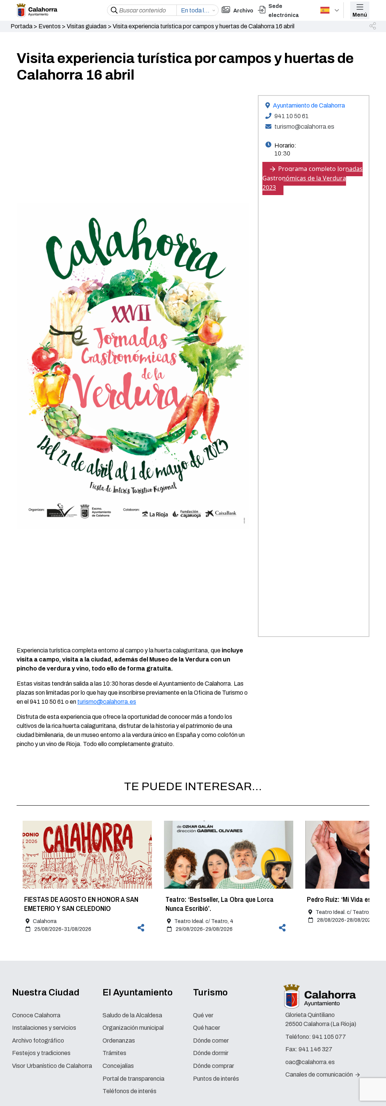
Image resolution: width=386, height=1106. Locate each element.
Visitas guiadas (87, 26)
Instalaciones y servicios (44, 1027)
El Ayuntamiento (138, 992)
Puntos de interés (216, 1078)
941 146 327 (315, 1049)
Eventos (49, 26)
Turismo (210, 992)
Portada (21, 26)
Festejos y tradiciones (41, 1053)
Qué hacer (206, 1027)
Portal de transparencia (133, 1078)
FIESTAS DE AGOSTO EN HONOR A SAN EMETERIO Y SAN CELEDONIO (81, 903)
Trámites (114, 1053)
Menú (359, 15)
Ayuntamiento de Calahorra (309, 105)
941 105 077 (329, 1037)
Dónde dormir (210, 1053)
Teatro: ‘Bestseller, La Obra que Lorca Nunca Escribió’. (219, 903)
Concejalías (118, 1066)
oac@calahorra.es (310, 1062)
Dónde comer (211, 1040)
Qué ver (203, 1015)
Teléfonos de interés (129, 1091)
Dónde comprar (213, 1066)
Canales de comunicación (319, 1074)
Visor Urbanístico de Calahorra (52, 1066)
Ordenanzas (119, 1040)
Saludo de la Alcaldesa (132, 1015)
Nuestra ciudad (46, 992)
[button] (373, 26)
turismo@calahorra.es (106, 701)
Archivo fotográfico (38, 1040)
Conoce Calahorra (36, 1015)
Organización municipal (133, 1027)
